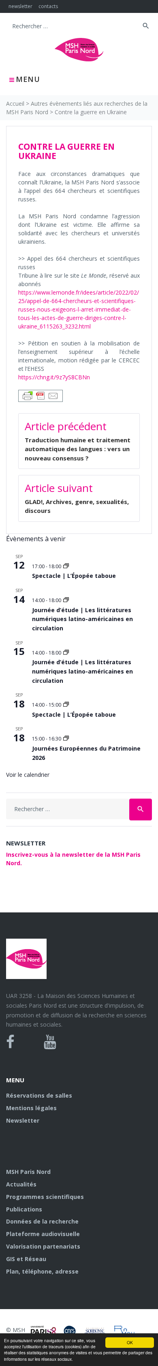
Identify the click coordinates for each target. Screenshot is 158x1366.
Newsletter (22, 1120)
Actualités (21, 1184)
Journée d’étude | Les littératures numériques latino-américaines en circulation (82, 619)
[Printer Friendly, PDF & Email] (40, 395)
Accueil (15, 103)
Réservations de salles (39, 1095)
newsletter (20, 6)
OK (130, 1342)
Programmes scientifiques (45, 1197)
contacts (48, 6)
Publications (24, 1209)
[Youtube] (50, 1042)
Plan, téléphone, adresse (42, 1271)
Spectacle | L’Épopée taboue (74, 575)
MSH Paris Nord (28, 1172)
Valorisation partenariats (43, 1246)
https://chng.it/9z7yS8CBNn (54, 377)
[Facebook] (10, 1042)
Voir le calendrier (27, 774)
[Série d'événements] (66, 566)
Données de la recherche (42, 1221)
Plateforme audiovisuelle (43, 1234)
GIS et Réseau (26, 1259)
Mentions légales (31, 1108)
